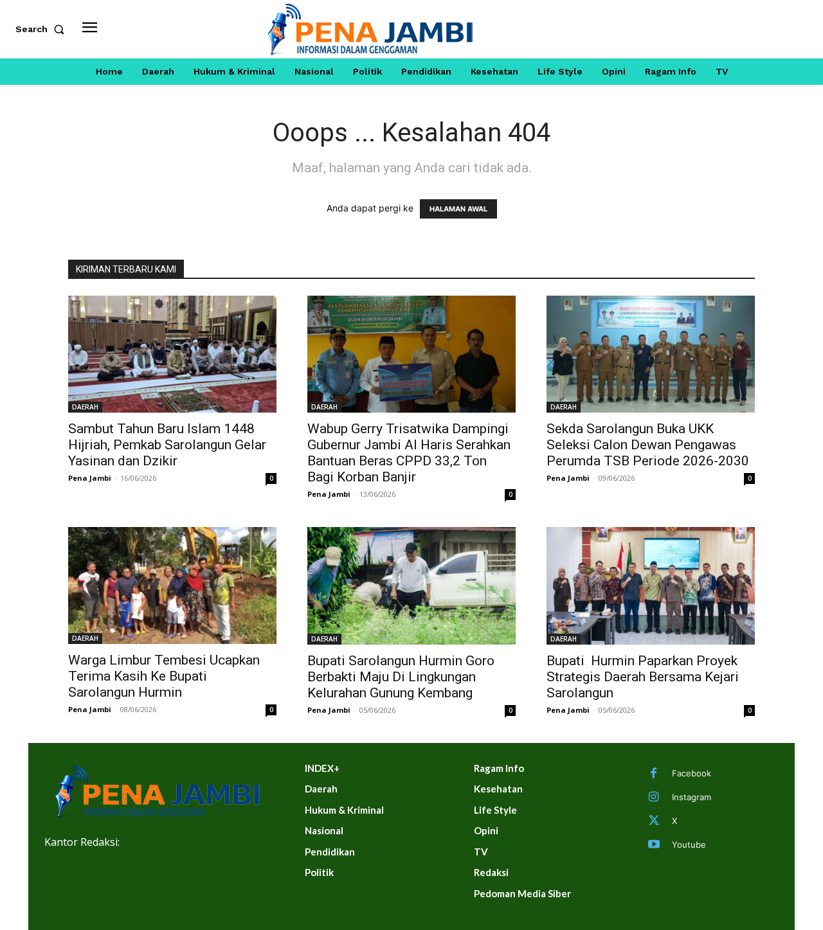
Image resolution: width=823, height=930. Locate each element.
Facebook (691, 773)
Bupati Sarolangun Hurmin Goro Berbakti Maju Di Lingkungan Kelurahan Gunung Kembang (400, 677)
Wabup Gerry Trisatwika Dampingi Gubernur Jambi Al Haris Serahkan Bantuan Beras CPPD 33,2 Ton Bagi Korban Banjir (409, 453)
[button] (42, 28)
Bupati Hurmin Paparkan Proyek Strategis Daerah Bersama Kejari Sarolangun (643, 677)
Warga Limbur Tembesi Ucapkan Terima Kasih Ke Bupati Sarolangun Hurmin (164, 676)
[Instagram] (653, 797)
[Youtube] (653, 845)
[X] (653, 821)
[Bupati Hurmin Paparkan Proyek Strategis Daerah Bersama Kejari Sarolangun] (651, 585)
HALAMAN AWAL (458, 208)
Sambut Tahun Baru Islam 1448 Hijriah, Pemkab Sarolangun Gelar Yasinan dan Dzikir (167, 445)
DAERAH (85, 406)
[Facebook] (653, 773)
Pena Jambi (89, 478)
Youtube (689, 844)
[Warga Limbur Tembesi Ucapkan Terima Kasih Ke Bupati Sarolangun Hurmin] (172, 585)
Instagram (691, 797)
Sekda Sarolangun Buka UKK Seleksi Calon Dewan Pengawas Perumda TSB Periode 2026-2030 (648, 445)
